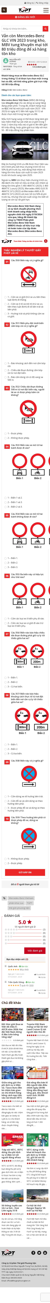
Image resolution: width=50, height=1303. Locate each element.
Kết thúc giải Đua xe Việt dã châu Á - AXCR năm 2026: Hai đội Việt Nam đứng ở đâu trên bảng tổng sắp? (12, 1030)
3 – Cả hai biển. (15, 686)
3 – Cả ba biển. (15, 753)
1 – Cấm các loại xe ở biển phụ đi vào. (26, 618)
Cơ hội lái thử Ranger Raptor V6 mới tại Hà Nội (36, 1208)
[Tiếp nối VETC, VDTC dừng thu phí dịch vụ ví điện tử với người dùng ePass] (12, 1139)
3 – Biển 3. (13, 567)
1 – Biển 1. (13, 558)
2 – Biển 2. (13, 562)
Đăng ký (30, 2)
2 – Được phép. (15, 863)
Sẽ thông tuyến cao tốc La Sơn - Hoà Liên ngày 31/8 (12, 1208)
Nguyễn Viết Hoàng (15, 60)
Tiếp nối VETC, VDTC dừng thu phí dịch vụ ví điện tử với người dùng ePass (12, 1153)
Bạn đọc (24, 966)
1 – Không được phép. (18, 858)
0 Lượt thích (40, 974)
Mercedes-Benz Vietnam (21, 898)
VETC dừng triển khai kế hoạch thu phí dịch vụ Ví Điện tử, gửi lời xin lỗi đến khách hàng (36, 1154)
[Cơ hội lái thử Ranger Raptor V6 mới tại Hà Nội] (38, 1195)
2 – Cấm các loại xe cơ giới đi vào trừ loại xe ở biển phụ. (25, 624)
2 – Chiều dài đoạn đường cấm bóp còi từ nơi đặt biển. (25, 371)
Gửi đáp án (25, 872)
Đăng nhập (43, 2)
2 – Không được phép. (18, 438)
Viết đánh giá (35, 950)
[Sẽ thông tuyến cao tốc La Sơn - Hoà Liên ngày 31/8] (12, 1195)
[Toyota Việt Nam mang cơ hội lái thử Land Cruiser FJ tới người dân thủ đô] (38, 1014)
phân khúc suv (16, 903)
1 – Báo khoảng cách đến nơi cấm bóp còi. (26, 365)
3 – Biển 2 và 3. (15, 506)
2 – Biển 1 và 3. (15, 502)
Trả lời (42, 977)
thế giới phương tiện (19, 908)
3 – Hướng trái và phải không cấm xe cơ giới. (26, 315)
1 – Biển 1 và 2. (15, 497)
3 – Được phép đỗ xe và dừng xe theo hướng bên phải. (26, 809)
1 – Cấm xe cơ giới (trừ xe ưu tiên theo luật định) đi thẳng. (26, 298)
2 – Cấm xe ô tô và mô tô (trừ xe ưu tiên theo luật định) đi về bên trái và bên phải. (25, 307)
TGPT (29, 903)
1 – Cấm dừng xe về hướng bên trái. (25, 796)
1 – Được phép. (15, 433)
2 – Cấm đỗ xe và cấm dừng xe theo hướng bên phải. (25, 802)
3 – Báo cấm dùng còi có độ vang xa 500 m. (25, 378)
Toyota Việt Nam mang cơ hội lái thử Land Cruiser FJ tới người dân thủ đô (37, 1028)
